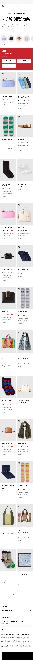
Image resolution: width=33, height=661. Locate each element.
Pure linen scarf (23, 443)
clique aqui (15, 647)
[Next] (26, 2)
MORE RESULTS (16, 595)
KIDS (8, 66)
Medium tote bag (23, 400)
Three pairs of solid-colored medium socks (8, 487)
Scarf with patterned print (23, 573)
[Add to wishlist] (3, 74)
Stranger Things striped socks (7, 140)
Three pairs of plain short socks (24, 97)
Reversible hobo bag (8, 531)
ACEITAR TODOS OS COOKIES (17, 654)
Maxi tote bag (22, 227)
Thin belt (21, 139)
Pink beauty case (7, 227)
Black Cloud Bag (7, 269)
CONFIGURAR (16, 658)
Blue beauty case (7, 96)
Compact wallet (7, 311)
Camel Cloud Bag (7, 443)
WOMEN (8, 60)
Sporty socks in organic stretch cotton (7, 184)
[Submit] (26, 623)
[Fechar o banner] (31, 629)
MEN (24, 60)
